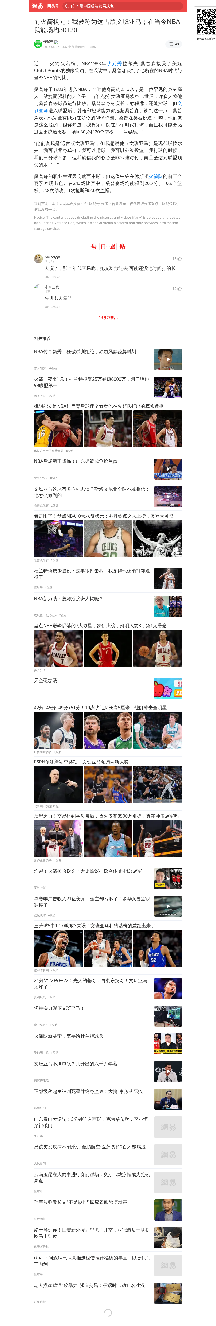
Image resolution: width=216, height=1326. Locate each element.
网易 (37, 6)
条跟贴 (107, 317)
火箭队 (156, 176)
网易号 (53, 5)
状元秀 (115, 63)
